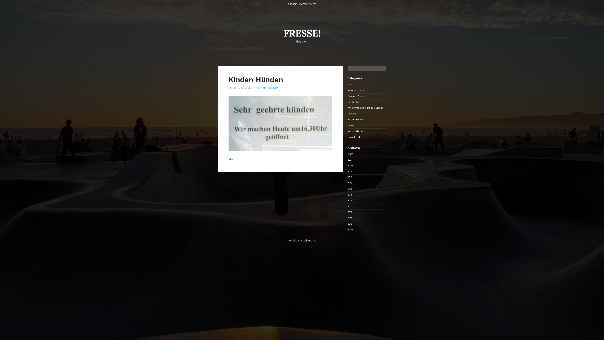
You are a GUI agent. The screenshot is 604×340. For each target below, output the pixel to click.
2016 (350, 189)
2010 (350, 224)
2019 (350, 171)
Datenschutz (307, 4)
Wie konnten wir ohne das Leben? (365, 108)
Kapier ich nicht (356, 90)
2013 (350, 206)
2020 (350, 165)
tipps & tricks (354, 137)
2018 (350, 177)
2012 (350, 212)
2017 (350, 183)
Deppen (352, 113)
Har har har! (270, 88)
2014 (350, 200)
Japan (351, 125)
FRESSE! (302, 33)
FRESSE (292, 4)
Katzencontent (355, 119)
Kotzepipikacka (355, 131)
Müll (350, 84)
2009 (350, 229)
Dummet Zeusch (356, 96)
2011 (350, 218)
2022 (350, 154)
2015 (350, 194)
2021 (350, 160)
